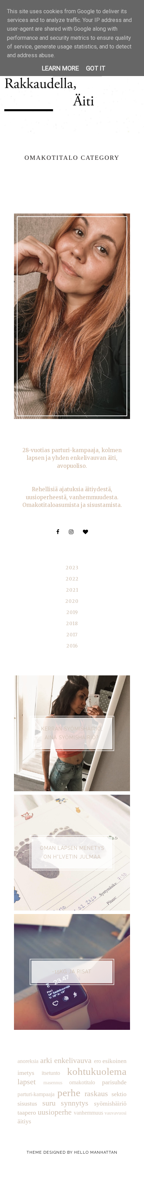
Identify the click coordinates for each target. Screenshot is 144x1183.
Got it (95, 68)
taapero (26, 1112)
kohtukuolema (97, 1071)
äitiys (24, 1121)
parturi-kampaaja (36, 1094)
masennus (52, 1082)
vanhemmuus (88, 1113)
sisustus (27, 1103)
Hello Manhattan (95, 1152)
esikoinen (114, 1060)
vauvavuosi (116, 1113)
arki (46, 1060)
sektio (119, 1094)
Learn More (60, 68)
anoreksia (27, 1061)
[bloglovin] (85, 532)
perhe (68, 1092)
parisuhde (114, 1082)
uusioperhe (55, 1112)
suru (49, 1103)
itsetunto (51, 1073)
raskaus (96, 1094)
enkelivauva (73, 1060)
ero (97, 1061)
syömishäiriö (110, 1103)
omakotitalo (82, 1082)
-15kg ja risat (72, 972)
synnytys (74, 1103)
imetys (25, 1072)
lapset (26, 1082)
